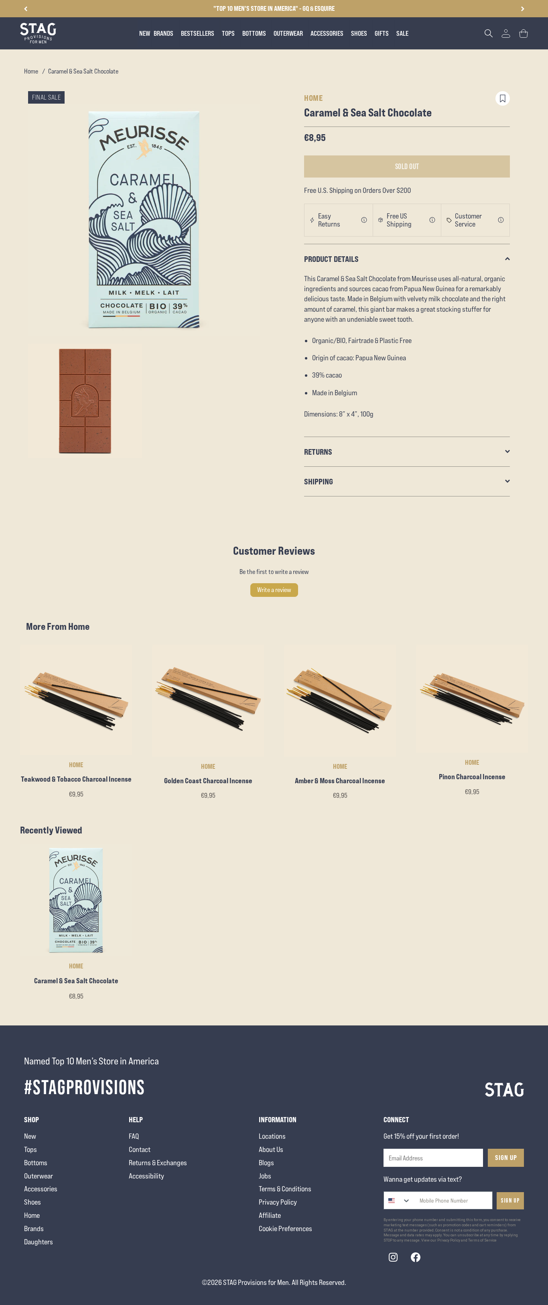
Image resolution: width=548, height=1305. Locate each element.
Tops (30, 1149)
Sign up (510, 1201)
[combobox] (397, 1200)
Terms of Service (482, 1240)
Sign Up (506, 1158)
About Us (271, 1149)
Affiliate (270, 1215)
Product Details (331, 259)
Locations (272, 1136)
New (30, 1136)
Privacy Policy (278, 1202)
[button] (522, 9)
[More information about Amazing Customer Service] (501, 220)
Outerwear (38, 1176)
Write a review (274, 590)
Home (31, 71)
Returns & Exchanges (158, 1162)
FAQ (134, 1136)
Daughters (38, 1242)
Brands (34, 1228)
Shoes (32, 1202)
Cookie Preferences (285, 1228)
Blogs (266, 1162)
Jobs (265, 1176)
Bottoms (35, 1162)
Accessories (40, 1189)
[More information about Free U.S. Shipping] (432, 220)
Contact (139, 1149)
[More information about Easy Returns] (364, 220)
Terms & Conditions (285, 1189)
